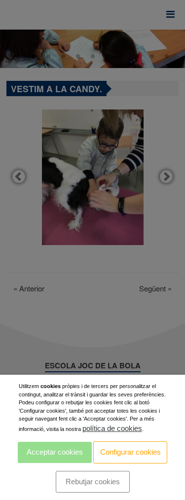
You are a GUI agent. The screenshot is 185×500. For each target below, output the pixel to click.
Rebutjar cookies (93, 481)
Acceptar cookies (55, 452)
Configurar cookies (130, 452)
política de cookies (112, 428)
